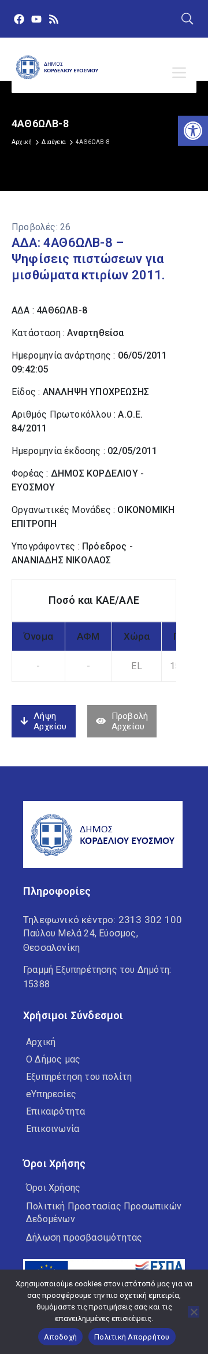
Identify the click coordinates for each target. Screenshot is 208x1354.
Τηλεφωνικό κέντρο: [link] (102, 919)
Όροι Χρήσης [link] (53, 1187)
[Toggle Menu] (181, 73)
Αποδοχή (60, 1337)
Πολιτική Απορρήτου (132, 1337)
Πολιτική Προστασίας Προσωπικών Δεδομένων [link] (103, 1212)
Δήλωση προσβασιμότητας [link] (84, 1237)
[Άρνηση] (193, 1312)
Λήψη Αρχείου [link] (50, 721)
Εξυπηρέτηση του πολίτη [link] (79, 1076)
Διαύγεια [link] (54, 142)
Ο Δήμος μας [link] (53, 1059)
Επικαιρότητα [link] (55, 1111)
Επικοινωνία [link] (52, 1128)
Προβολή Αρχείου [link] (130, 721)
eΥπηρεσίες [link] (51, 1094)
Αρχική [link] (22, 142)
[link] (193, 131)
